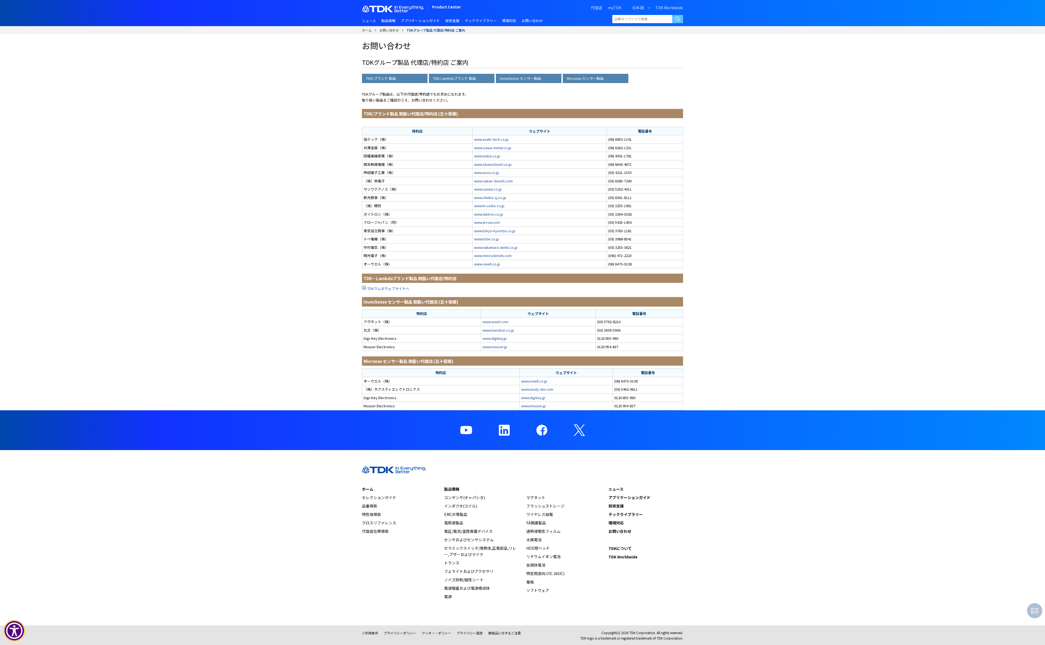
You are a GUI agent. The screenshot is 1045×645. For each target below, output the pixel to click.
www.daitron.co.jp (488, 214)
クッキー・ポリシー (436, 633)
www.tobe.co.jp (486, 239)
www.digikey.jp (494, 338)
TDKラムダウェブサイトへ (388, 288)
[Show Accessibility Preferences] (14, 631)
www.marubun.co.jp (498, 330)
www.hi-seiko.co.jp (489, 205)
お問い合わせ (389, 30)
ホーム (367, 30)
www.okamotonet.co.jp (493, 164)
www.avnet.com (495, 321)
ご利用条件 (370, 633)
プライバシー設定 (470, 633)
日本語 (638, 7)
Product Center (446, 7)
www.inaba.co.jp (487, 155)
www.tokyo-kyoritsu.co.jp (494, 230)
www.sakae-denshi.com (493, 181)
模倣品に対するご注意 (504, 633)
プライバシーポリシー (400, 633)
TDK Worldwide (669, 7)
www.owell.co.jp (487, 264)
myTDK (614, 7)
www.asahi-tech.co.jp (491, 139)
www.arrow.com (487, 222)
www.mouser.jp (494, 346)
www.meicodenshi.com (493, 255)
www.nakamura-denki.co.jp (496, 247)
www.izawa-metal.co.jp (492, 147)
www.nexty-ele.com (537, 389)
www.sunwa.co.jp (488, 189)
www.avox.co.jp (486, 172)
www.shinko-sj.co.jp (490, 197)
